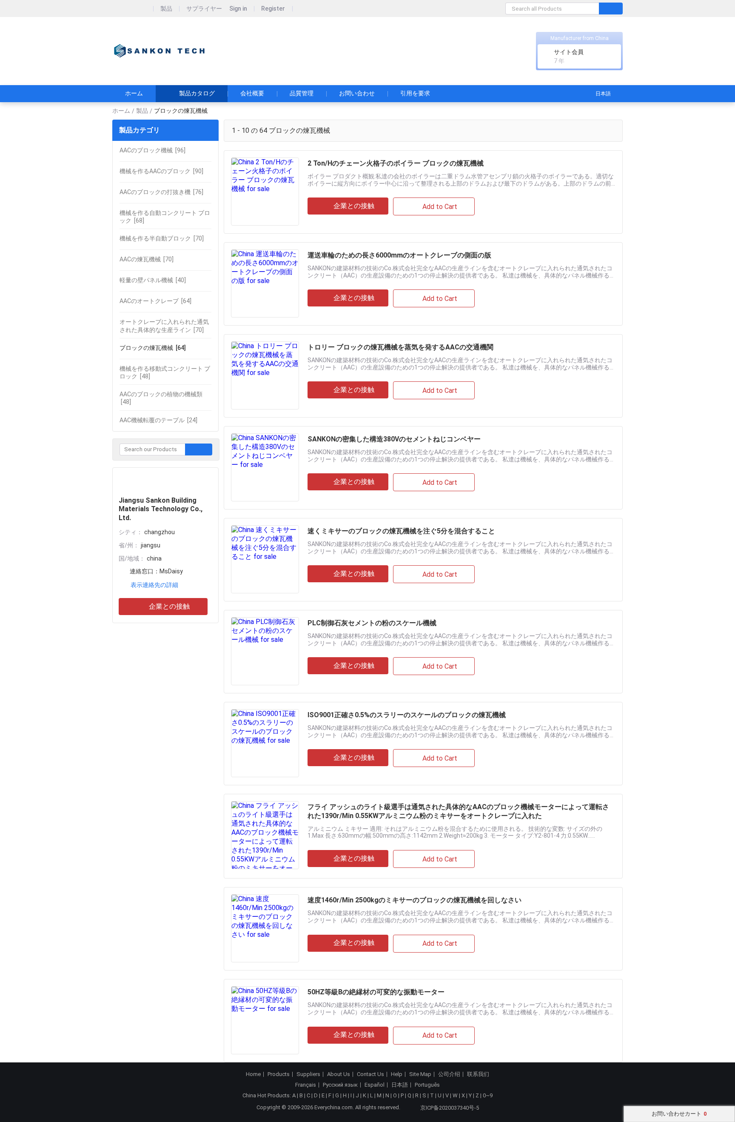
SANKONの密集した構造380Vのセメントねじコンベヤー (394, 439)
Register (273, 8)
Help (396, 1074)
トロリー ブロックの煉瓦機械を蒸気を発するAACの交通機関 (400, 347)
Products (279, 1074)
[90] (161, 171)
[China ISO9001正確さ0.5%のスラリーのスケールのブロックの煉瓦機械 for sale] (265, 743)
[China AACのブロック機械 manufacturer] (159, 51)
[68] (165, 216)
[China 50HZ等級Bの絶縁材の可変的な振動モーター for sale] (265, 1020)
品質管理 (301, 93)
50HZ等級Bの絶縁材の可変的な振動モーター (376, 992)
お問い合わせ (357, 93)
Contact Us (370, 1074)
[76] (161, 192)
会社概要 (252, 93)
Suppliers (308, 1074)
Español (375, 1085)
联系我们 (478, 1074)
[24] (158, 420)
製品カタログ (197, 93)
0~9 (488, 1095)
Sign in (238, 8)
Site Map (420, 1074)
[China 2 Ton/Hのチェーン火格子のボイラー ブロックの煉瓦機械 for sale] (265, 191)
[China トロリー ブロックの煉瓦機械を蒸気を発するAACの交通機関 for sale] (265, 375)
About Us (338, 1074)
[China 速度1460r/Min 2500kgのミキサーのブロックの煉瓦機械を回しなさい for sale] (265, 928)
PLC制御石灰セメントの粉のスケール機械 (372, 623)
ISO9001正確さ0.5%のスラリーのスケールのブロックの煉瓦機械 (407, 715)
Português (427, 1085)
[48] (165, 372)
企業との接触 (169, 606)
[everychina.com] (133, 8)
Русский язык (340, 1085)
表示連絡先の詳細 (154, 584)
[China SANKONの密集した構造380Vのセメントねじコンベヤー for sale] (265, 467)
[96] (152, 150)
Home (253, 1074)
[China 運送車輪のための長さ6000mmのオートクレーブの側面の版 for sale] (265, 283)
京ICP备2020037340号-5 (449, 1108)
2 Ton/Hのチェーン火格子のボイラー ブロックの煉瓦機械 (396, 163)
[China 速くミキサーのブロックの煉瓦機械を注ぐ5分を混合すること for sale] (265, 559)
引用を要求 (415, 93)
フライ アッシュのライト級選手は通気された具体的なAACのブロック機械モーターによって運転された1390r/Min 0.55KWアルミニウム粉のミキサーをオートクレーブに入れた (458, 811)
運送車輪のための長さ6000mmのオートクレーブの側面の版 (399, 255)
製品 (166, 8)
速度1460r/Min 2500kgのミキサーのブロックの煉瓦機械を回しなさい (414, 900)
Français (305, 1085)
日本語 (603, 94)
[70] (162, 238)
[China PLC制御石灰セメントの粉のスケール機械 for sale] (265, 651)
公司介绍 (449, 1074)
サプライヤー (204, 8)
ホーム (134, 93)
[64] (155, 301)
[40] (153, 280)
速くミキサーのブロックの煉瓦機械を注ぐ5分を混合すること (401, 531)
